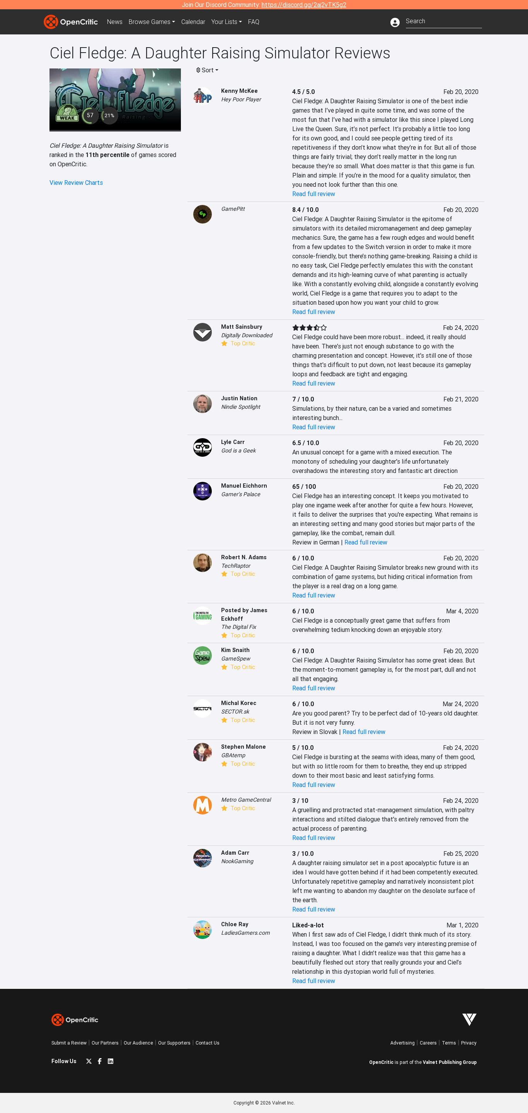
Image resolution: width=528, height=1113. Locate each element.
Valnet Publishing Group (450, 1062)
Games (149, 22)
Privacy (469, 1043)
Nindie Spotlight (240, 406)
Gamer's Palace (240, 494)
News (115, 22)
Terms (449, 1043)
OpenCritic (381, 1062)
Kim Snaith (235, 650)
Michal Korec (238, 703)
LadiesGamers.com (245, 932)
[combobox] (444, 20)
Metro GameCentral (246, 799)
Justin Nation (239, 398)
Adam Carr (235, 852)
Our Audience (138, 1043)
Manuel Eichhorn (244, 485)
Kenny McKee (239, 90)
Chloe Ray (234, 924)
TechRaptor (235, 565)
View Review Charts (76, 182)
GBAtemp (233, 755)
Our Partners (105, 1043)
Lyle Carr (233, 442)
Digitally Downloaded (246, 335)
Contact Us (208, 1043)
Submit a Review (69, 1043)
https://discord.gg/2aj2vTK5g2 (304, 5)
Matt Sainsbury (241, 326)
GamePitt (233, 208)
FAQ (253, 22)
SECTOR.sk (235, 711)
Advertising (402, 1043)
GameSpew (235, 658)
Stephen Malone (243, 746)
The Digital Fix (238, 626)
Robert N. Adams (244, 557)
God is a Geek (238, 450)
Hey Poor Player (241, 99)
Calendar (193, 22)
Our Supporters (174, 1043)
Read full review (313, 194)
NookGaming (237, 861)
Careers (428, 1043)
